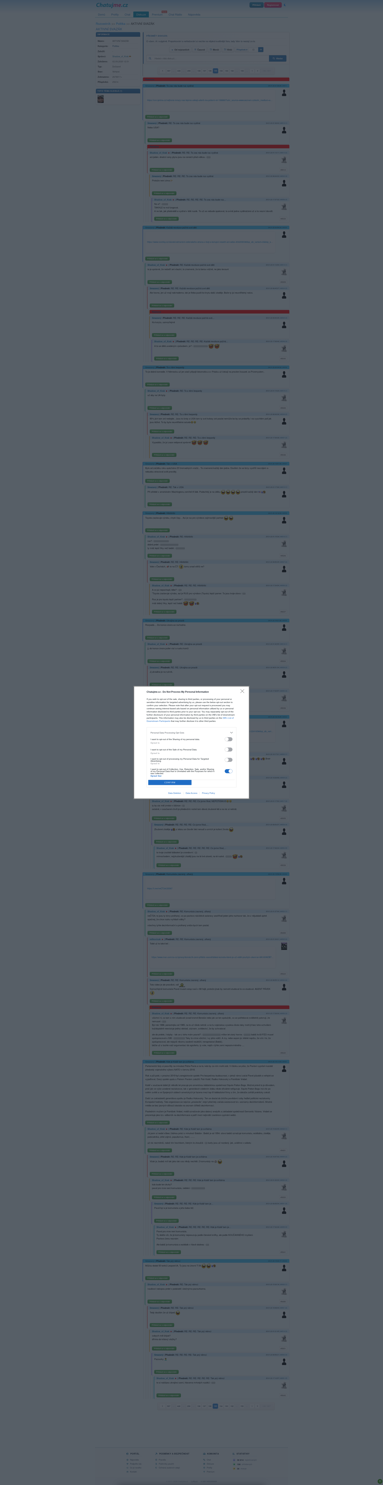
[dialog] (191, 742)
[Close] (243, 692)
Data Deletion (174, 793)
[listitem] (191, 732)
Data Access (191, 793)
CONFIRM (169, 782)
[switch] (228, 739)
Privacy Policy (208, 793)
